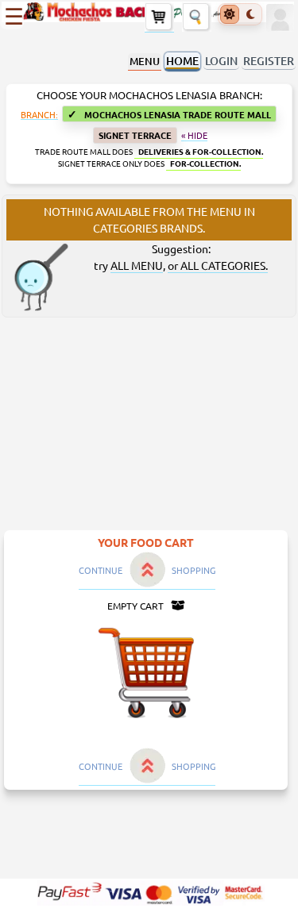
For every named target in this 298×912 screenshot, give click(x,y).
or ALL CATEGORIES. (218, 265)
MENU (145, 61)
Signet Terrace (135, 135)
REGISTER (268, 60)
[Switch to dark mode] (250, 14)
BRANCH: (39, 115)
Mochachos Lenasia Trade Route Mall (169, 113)
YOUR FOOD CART (146, 542)
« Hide (194, 135)
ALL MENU (136, 265)
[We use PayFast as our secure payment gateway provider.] (149, 893)
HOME (182, 60)
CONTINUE (100, 570)
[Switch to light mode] (229, 14)
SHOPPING (193, 570)
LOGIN (221, 60)
